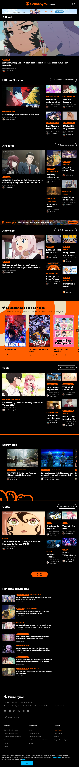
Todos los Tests (68, 367)
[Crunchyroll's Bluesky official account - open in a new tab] (28, 711)
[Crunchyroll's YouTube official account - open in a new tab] (5, 711)
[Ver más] (6, 4)
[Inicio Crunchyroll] (14, 698)
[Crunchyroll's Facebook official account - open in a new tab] (9, 711)
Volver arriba (39, 574)
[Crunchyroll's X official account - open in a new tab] (19, 711)
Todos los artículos (67, 145)
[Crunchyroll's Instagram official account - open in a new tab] (14, 711)
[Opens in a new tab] (39, 11)
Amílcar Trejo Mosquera (13, 410)
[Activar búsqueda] (74, 4)
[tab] (9, 74)
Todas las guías (68, 506)
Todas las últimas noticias (65, 79)
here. (23, 759)
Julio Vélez (53, 106)
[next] (77, 330)
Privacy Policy (57, 757)
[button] (13, 717)
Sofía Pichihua (10, 119)
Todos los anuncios (67, 230)
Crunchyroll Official (70, 260)
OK (27, 763)
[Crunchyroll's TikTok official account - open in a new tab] (23, 711)
